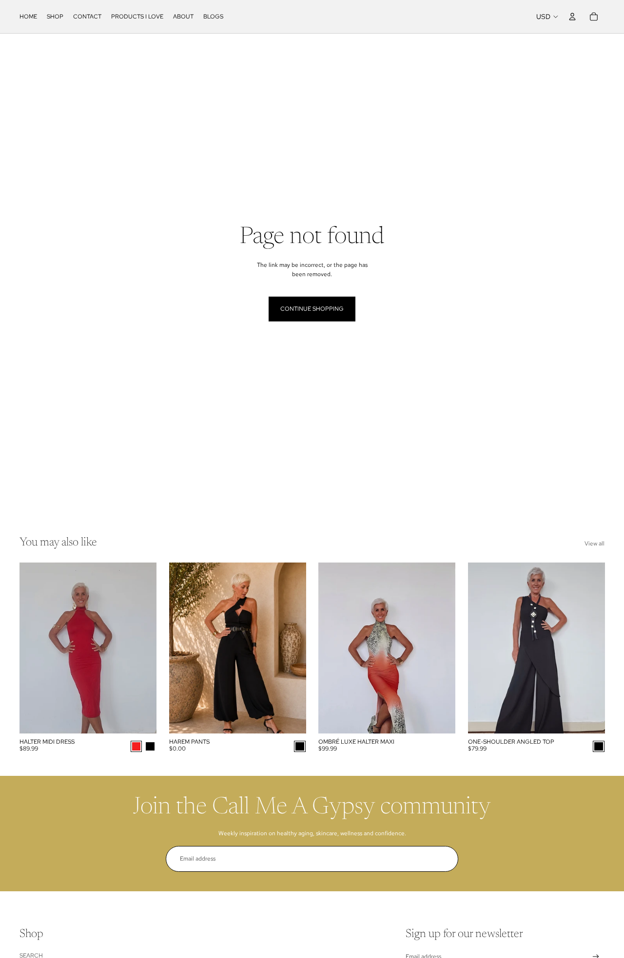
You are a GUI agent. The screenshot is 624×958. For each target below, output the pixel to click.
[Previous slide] (34, 648)
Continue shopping (312, 309)
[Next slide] (141, 648)
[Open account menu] (572, 16)
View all (594, 543)
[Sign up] (445, 858)
